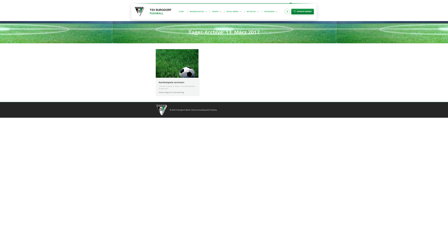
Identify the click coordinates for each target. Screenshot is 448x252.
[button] (198, 11)
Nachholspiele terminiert (171, 82)
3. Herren (176, 86)
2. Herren (169, 86)
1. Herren (162, 86)
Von (187, 86)
